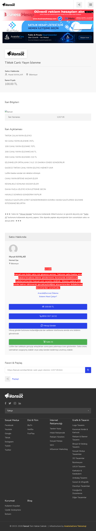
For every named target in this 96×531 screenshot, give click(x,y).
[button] (48, 410)
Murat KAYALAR (15, 74)
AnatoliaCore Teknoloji (75, 526)
